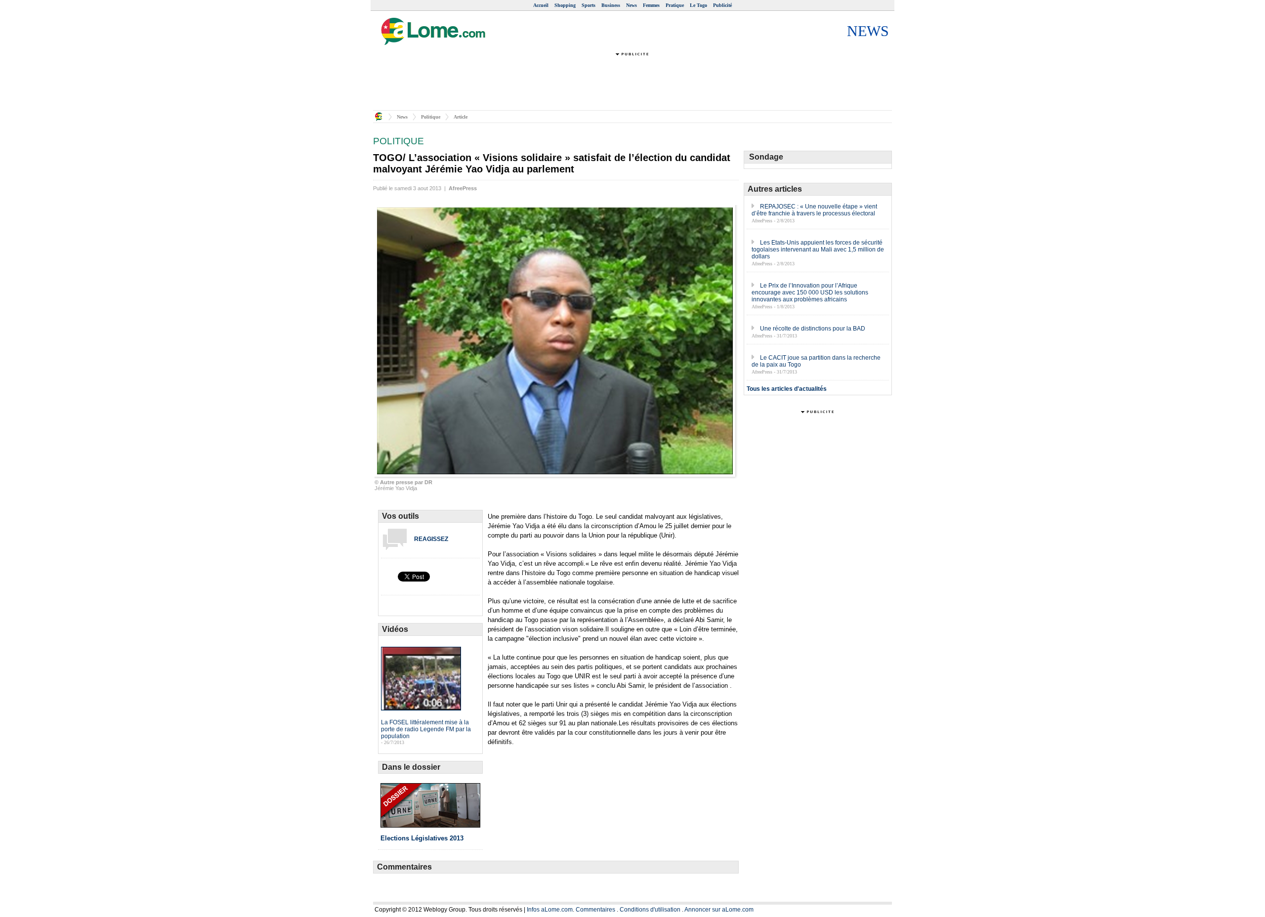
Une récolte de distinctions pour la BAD (812, 328)
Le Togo (698, 5)
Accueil (540, 5)
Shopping (565, 5)
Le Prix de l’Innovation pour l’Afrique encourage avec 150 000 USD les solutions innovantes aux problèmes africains (810, 292)
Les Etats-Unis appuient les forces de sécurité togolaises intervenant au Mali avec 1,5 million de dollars (818, 249)
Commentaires (595, 909)
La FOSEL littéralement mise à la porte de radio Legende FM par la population (426, 729)
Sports (588, 5)
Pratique (675, 5)
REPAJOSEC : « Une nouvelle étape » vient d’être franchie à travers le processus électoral (814, 210)
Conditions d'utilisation (650, 909)
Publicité (722, 5)
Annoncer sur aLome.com (719, 909)
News (631, 5)
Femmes (651, 5)
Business (610, 5)
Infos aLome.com (550, 909)
